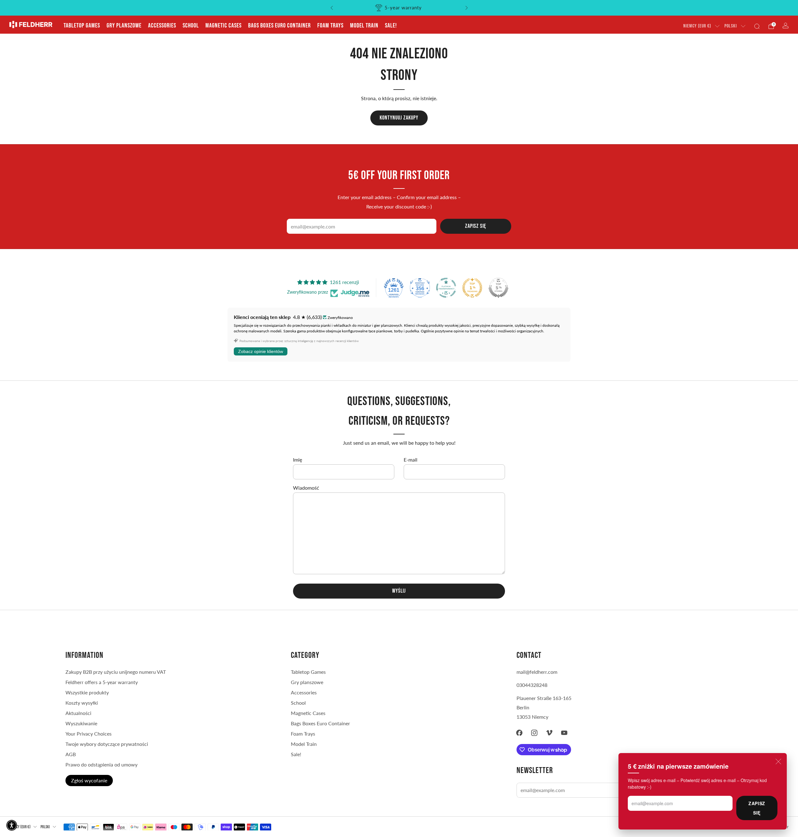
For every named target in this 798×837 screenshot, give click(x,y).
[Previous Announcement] (332, 8)
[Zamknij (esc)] (778, 761)
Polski (730, 26)
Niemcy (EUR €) (697, 26)
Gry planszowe (124, 25)
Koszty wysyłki (81, 703)
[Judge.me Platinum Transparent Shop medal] (446, 288)
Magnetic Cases (223, 25)
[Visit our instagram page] (534, 732)
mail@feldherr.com (537, 672)
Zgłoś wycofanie (89, 780)
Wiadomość (306, 488)
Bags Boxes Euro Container (279, 25)
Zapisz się (756, 808)
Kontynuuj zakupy (399, 118)
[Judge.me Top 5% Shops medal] (498, 288)
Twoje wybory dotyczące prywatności (106, 744)
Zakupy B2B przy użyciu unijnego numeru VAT (115, 672)
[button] (11, 825)
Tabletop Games (82, 25)
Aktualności (78, 713)
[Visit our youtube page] (564, 732)
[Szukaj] (757, 26)
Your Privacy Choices (88, 734)
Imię (297, 460)
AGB (70, 754)
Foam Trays (330, 25)
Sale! (391, 25)
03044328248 (532, 685)
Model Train (364, 25)
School (191, 25)
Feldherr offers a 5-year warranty (101, 682)
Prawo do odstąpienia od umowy (101, 764)
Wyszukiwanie (81, 723)
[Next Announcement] (467, 8)
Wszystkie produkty (87, 692)
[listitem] (399, 8)
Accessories (162, 25)
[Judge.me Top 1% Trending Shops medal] (472, 288)
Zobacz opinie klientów (260, 351)
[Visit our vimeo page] (549, 732)
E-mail (410, 460)
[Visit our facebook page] (519, 732)
